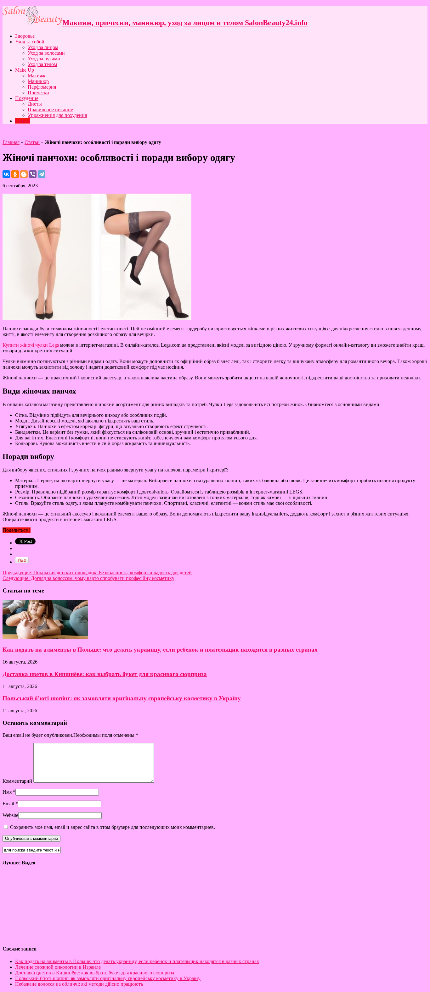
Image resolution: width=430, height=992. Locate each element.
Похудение (26, 98)
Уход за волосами (46, 53)
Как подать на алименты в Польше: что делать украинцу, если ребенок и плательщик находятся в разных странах (160, 649)
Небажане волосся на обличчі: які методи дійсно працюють (79, 984)
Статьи (22, 121)
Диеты (35, 104)
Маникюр (38, 81)
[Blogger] (24, 174)
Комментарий (17, 781)
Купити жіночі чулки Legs (31, 345)
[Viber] (33, 174)
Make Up (24, 70)
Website (10, 815)
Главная (11, 142)
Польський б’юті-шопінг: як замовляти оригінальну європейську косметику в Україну (122, 698)
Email (8, 803)
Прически (38, 92)
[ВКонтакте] (6, 174)
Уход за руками (44, 58)
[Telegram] (41, 174)
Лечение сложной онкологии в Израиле (58, 967)
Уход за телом (42, 64)
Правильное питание (50, 109)
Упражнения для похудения (57, 115)
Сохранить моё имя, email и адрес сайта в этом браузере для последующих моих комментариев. (112, 827)
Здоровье (25, 36)
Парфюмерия (42, 87)
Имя (7, 792)
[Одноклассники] (15, 174)
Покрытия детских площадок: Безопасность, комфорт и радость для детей (97, 572)
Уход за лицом (43, 47)
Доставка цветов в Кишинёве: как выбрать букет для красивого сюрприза (105, 674)
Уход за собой (29, 41)
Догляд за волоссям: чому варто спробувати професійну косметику (88, 578)
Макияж (36, 75)
